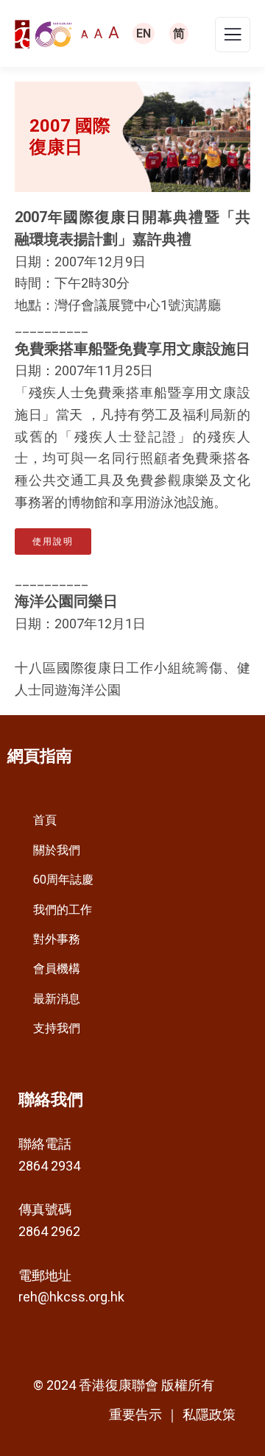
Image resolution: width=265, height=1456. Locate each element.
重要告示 (135, 1414)
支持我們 (56, 1028)
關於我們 (56, 850)
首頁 (45, 820)
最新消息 (56, 999)
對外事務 (56, 939)
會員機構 (56, 969)
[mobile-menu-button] (232, 39)
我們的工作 (62, 910)
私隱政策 (209, 1414)
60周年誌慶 (63, 880)
